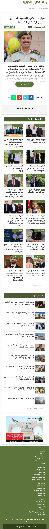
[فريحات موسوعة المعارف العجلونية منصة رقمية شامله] (40, 347)
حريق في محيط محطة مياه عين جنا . (20, 398)
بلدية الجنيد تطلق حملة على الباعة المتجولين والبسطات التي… (21, 356)
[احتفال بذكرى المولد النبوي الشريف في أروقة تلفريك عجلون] (40, 379)
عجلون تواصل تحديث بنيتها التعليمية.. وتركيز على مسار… (19, 335)
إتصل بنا (42, 463)
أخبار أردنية (42, 472)
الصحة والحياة (40, 502)
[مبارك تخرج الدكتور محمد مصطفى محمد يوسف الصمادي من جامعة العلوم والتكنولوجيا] (13, 261)
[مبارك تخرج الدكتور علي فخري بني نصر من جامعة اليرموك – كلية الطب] (35, 261)
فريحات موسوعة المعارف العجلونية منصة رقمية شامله (20, 345)
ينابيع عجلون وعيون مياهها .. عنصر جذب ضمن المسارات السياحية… (19, 388)
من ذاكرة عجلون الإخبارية (37, 512)
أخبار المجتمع (9, 27)
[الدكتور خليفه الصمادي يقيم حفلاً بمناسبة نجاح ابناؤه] (13, 157)
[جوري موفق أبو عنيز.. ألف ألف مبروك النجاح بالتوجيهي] (35, 180)
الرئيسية (42, 451)
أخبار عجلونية (41, 470)
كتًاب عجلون (41, 504)
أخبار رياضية (41, 493)
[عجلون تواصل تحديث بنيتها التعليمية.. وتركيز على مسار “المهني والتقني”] (40, 336)
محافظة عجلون (40, 456)
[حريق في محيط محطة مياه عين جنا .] (40, 400)
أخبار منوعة (41, 496)
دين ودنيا (42, 499)
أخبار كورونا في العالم (38, 479)
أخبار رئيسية (41, 467)
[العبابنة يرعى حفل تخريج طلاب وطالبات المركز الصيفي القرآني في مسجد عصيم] (40, 368)
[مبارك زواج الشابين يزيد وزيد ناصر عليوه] (35, 130)
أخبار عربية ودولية (39, 475)
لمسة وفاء (41, 514)
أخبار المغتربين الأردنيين (38, 477)
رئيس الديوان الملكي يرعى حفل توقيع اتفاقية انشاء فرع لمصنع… (19, 303)
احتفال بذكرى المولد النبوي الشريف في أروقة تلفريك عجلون (19, 378)
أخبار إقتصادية (41, 488)
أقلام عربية (41, 507)
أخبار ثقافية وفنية (39, 491)
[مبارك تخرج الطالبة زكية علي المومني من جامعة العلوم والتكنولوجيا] (35, 235)
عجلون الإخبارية (40, 458)
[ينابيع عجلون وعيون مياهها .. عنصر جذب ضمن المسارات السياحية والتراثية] (40, 390)
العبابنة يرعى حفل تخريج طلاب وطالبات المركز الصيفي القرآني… (19, 367)
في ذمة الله (41, 483)
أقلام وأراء (42, 509)
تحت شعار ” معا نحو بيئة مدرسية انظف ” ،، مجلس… (19, 313)
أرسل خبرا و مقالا (40, 461)
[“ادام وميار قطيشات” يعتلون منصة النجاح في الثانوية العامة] (35, 157)
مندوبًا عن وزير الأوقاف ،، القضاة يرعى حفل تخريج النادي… (20, 324)
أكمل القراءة (24, 84)
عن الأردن (42, 453)
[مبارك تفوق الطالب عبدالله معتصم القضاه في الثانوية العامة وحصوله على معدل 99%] (13, 180)
